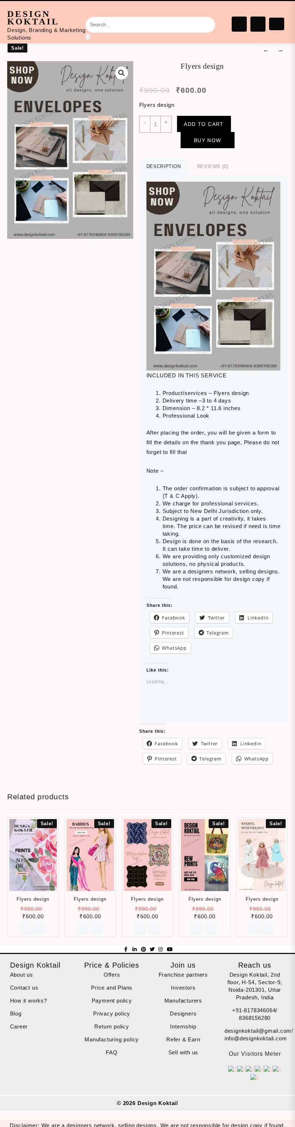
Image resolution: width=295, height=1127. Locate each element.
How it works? (28, 1001)
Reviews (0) (212, 166)
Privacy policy (111, 1013)
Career (19, 1026)
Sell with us (183, 1052)
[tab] (163, 166)
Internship (183, 1026)
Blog (16, 1013)
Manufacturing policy (112, 1039)
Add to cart (203, 124)
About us (21, 975)
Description (163, 166)
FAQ (111, 1052)
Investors (183, 988)
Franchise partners (183, 975)
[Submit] (88, 36)
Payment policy (112, 1001)
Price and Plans (111, 988)
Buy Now (207, 140)
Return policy (111, 1026)
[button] (213, 276)
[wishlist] (39, 928)
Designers (183, 1013)
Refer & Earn (183, 1039)
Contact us (24, 988)
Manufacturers (183, 1001)
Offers (112, 975)
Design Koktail (33, 17)
